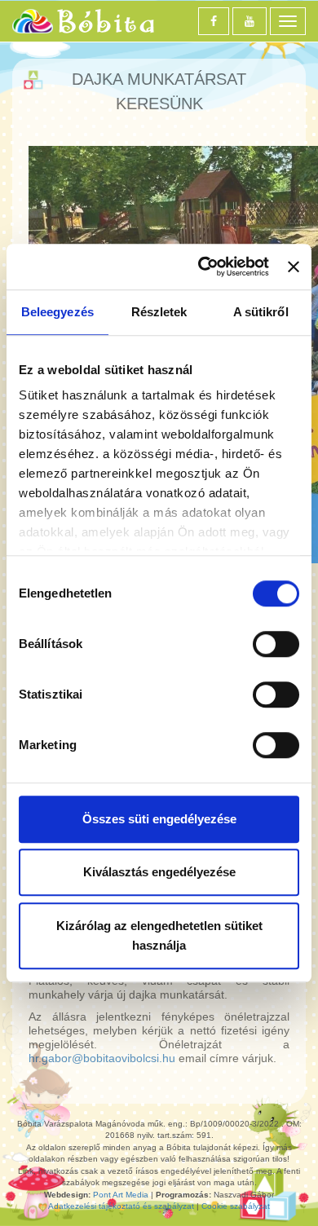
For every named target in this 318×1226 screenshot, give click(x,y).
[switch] (276, 644)
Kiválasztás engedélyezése (159, 872)
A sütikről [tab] (261, 312)
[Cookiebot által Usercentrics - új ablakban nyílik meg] (202, 266)
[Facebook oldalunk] (213, 21)
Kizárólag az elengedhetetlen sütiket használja (159, 935)
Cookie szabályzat (235, 1206)
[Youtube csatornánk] (249, 21)
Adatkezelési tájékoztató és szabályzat (121, 1206)
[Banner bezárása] (293, 266)
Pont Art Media (120, 1194)
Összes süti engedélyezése (159, 819)
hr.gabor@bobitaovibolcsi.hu (102, 1058)
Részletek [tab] (159, 312)
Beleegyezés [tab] (57, 312)
